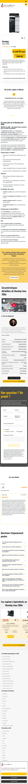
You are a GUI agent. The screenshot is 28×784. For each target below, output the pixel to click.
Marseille (4, 745)
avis (14, 46)
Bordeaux (5, 733)
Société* (6, 416)
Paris (4, 753)
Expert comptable (6, 708)
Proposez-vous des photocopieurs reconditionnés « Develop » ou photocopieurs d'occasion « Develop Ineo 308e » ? (13, 580)
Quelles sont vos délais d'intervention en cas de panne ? (13, 555)
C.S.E (4, 703)
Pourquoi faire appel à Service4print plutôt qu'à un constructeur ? (12, 565)
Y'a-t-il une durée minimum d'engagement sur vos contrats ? (12, 542)
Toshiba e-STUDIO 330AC (8, 681)
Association (5, 696)
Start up (4, 715)
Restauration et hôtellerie (8, 725)
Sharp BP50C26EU (7, 676)
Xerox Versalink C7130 (7, 688)
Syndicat (4, 718)
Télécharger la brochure (14, 378)
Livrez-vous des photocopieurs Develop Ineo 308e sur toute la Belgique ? (12, 574)
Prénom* (17, 410)
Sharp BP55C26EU (7, 678)
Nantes (4, 748)
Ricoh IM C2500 (6, 673)
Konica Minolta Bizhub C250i (9, 661)
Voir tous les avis (5, 490)
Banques (4, 723)
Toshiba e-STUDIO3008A (10, 623)
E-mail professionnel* (9, 423)
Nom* (5, 410)
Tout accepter (14, 774)
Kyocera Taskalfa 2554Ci (8, 666)
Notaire (4, 713)
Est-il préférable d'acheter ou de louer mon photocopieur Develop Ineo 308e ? (10, 560)
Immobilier (5, 710)
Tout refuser (14, 777)
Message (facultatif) (8, 435)
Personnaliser (14, 781)
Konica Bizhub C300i (7, 664)
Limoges (4, 738)
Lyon (4, 743)
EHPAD (4, 706)
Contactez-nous (14, 277)
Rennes (4, 755)
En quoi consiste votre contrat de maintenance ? (12, 547)
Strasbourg (5, 760)
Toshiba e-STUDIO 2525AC (8, 683)
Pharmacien (5, 720)
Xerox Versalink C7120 (7, 685)
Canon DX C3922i (6, 659)
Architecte (5, 693)
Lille (3, 740)
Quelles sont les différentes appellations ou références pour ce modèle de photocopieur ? (13, 590)
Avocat (4, 698)
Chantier (4, 701)
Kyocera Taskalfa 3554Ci (8, 668)
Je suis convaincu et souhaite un (14, 381)
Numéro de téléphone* (17, 416)
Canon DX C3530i (6, 656)
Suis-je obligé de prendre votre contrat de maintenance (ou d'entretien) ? (13, 551)
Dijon (4, 735)
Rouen (4, 757)
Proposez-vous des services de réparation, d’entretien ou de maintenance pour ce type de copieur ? (13, 585)
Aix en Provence (6, 731)
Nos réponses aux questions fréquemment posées (14, 78)
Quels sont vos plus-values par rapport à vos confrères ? (13, 569)
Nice (3, 750)
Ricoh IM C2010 (6, 671)
